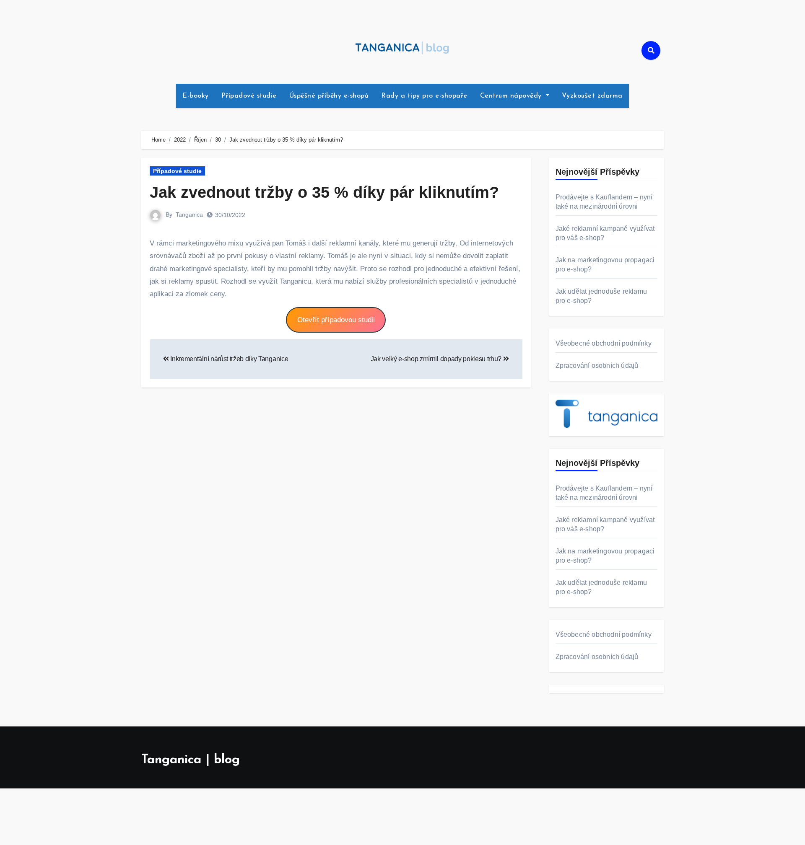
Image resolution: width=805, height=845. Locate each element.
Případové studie (249, 96)
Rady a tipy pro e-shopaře (424, 96)
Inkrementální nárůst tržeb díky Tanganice (228, 358)
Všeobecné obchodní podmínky (604, 343)
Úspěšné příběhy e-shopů (329, 96)
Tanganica (189, 214)
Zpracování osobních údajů (597, 365)
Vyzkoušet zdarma (592, 96)
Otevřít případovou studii (336, 320)
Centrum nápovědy (512, 96)
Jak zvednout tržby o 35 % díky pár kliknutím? (324, 192)
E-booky (195, 96)
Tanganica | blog (190, 760)
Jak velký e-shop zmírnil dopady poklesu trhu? (437, 358)
